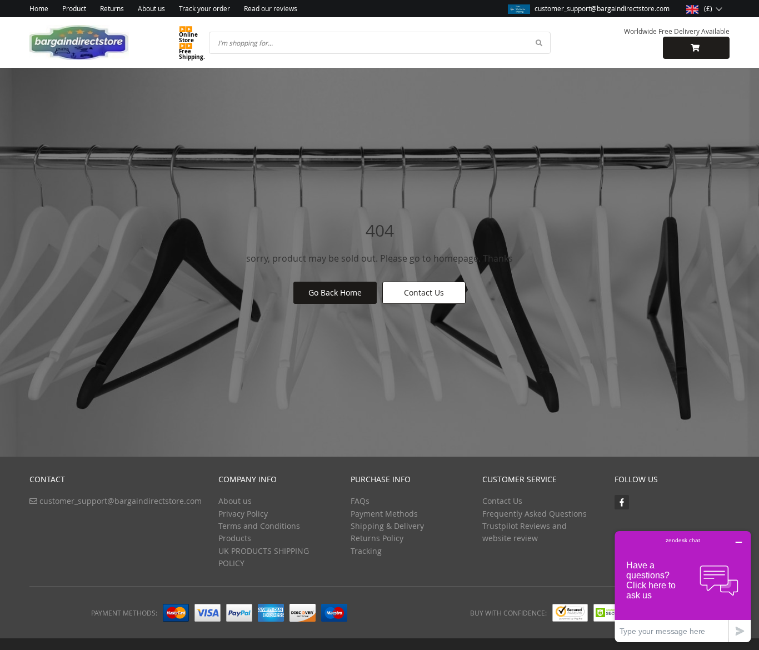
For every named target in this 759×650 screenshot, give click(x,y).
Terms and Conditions (259, 526)
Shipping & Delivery (387, 526)
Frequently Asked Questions (534, 513)
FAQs (360, 501)
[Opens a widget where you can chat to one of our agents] (683, 586)
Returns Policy (377, 538)
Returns (112, 8)
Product (74, 8)
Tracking (366, 551)
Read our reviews (270, 8)
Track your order (204, 8)
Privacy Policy (243, 513)
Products (234, 538)
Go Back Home (335, 292)
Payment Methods (384, 513)
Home (38, 8)
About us (151, 8)
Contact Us (424, 292)
